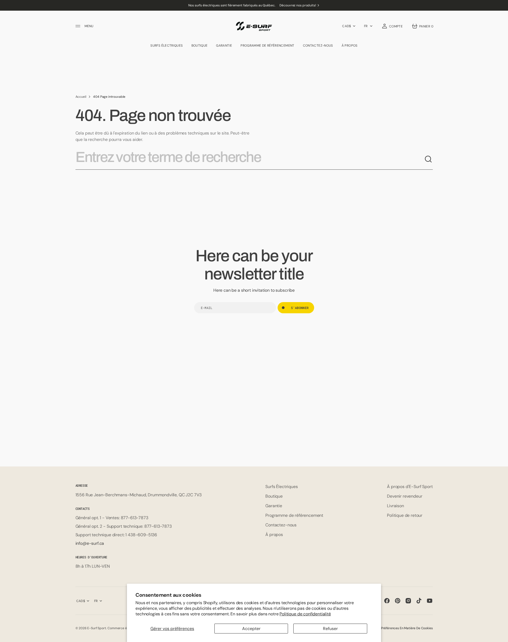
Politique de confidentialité (305, 614)
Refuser (330, 628)
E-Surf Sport (96, 628)
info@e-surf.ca (89, 543)
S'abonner (300, 308)
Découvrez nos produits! (297, 5)
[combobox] (249, 159)
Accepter (251, 628)
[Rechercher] (428, 159)
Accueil (80, 97)
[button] (392, 26)
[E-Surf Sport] (254, 26)
